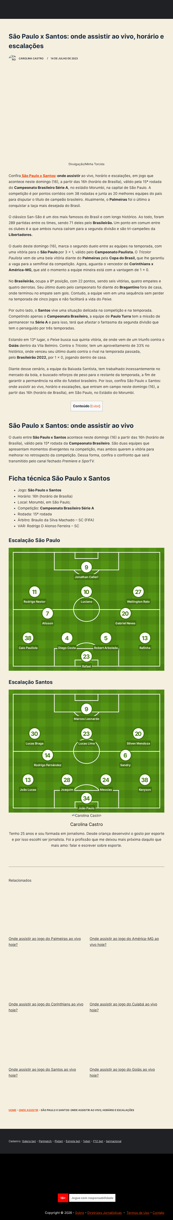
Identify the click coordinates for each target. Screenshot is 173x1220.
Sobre (79, 1213)
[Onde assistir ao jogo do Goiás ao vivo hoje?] (127, 1040)
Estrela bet (73, 1141)
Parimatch (45, 1141)
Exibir (95, 406)
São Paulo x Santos (38, 176)
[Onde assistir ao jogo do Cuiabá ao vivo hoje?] (127, 975)
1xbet (86, 1141)
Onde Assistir (28, 1110)
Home (12, 1110)
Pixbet (59, 1141)
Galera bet (29, 1141)
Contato (158, 1213)
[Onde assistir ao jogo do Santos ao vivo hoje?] (46, 1040)
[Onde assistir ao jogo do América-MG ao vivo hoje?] (127, 910)
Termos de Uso (138, 1213)
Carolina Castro (86, 824)
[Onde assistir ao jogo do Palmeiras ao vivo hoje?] (46, 910)
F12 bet (98, 1141)
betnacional (113, 1141)
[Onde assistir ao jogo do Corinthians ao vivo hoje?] (46, 975)
